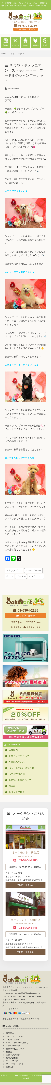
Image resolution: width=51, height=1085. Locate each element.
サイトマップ (12, 1061)
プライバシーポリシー (16, 1064)
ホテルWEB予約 (17, 774)
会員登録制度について (20, 780)
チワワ (9, 576)
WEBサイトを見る (25, 885)
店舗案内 (13, 750)
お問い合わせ (27, 615)
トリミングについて (19, 756)
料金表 (12, 786)
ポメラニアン (36, 576)
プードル (21, 576)
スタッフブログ (14, 570)
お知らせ (10, 1067)
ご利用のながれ (17, 762)
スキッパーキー (33, 570)
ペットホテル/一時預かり (21, 768)
